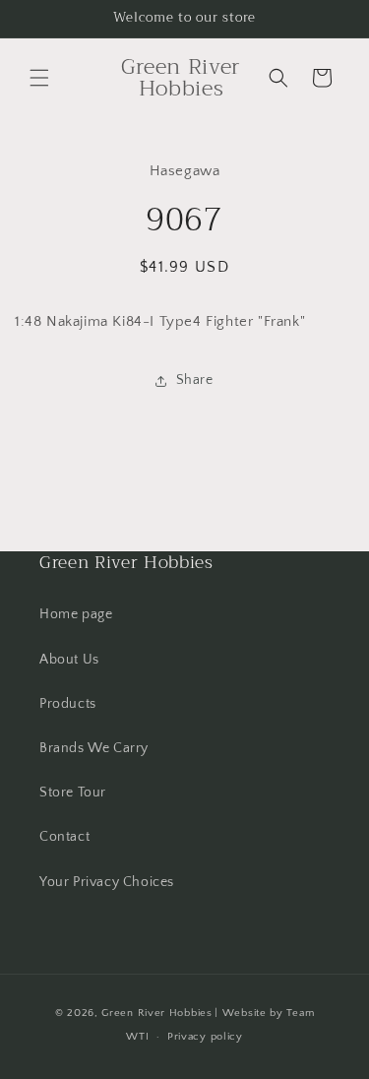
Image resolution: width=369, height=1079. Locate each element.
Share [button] (195, 380)
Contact (64, 837)
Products (67, 704)
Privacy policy (205, 1037)
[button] (39, 77)
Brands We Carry (94, 748)
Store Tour (72, 792)
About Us (69, 659)
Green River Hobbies (156, 1013)
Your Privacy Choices (106, 882)
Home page (75, 614)
